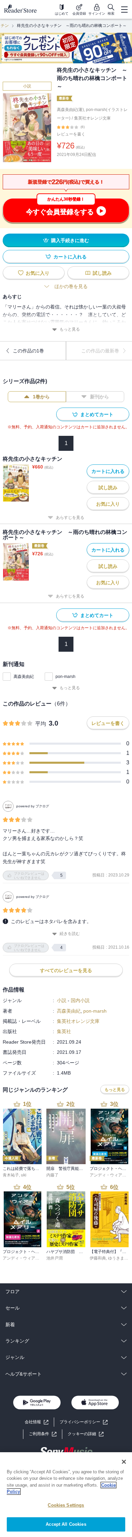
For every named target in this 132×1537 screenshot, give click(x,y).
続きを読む (70, 933)
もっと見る (70, 329)
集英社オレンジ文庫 (92, 118)
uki (23, 1175)
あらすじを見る (70, 517)
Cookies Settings (66, 1505)
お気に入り (37, 273)
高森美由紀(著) (70, 109)
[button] (85, 1434)
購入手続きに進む (70, 240)
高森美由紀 (24, 676)
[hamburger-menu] (124, 9)
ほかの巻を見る (71, 286)
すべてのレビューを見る (66, 970)
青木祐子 (11, 1175)
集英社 (64, 1031)
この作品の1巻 (28, 350)
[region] (66, 1494)
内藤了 (52, 1175)
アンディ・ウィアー (108, 1175)
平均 (40, 724)
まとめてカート (96, 414)
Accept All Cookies (66, 1524)
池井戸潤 (54, 1258)
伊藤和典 (98, 1258)
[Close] (123, 1461)
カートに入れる (70, 256)
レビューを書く (71, 134)
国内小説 (80, 1000)
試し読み (102, 273)
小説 (27, 86)
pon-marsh (65, 676)
